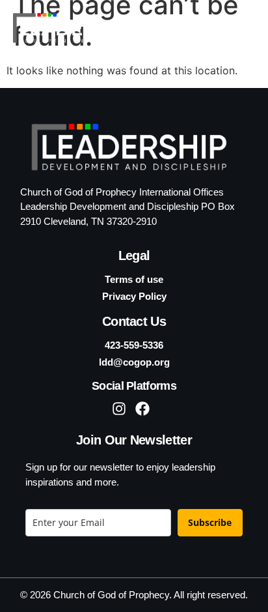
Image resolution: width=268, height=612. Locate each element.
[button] (238, 28)
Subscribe (210, 522)
